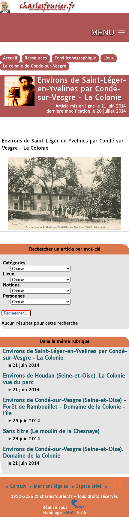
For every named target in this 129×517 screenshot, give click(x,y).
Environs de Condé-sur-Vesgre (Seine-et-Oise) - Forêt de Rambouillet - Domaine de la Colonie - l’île (64, 407)
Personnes (14, 296)
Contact (18, 486)
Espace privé (89, 486)
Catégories (14, 263)
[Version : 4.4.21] (77, 508)
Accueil (10, 58)
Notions (11, 285)
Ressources (36, 58)
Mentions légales (52, 486)
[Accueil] (64, 12)
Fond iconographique (75, 58)
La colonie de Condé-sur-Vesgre (34, 66)
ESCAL (69, 513)
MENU (102, 31)
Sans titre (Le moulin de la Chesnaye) (51, 431)
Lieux (109, 58)
